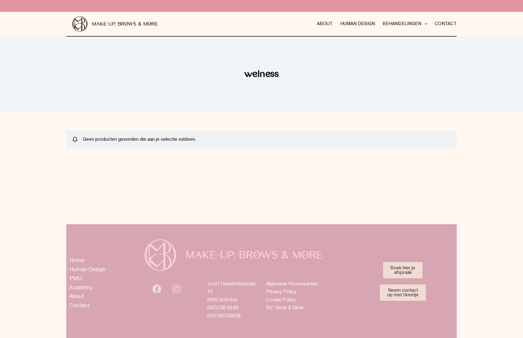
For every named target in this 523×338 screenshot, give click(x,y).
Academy (81, 287)
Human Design (357, 24)
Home (76, 260)
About (325, 24)
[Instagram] (176, 289)
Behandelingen (402, 24)
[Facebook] (157, 289)
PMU (75, 278)
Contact (446, 24)
